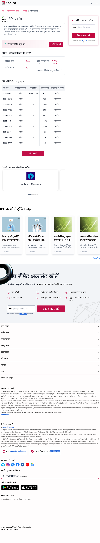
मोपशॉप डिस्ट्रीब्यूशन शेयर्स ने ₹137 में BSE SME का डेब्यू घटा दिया (62, 238)
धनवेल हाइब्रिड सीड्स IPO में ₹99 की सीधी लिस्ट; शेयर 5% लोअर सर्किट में (89, 238)
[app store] (29, 488)
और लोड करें (33, 153)
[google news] (32, 464)
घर (3, 11)
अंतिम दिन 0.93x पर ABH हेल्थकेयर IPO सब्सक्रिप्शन (36, 238)
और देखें (95, 258)
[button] (29, 194)
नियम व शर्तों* (23, 314)
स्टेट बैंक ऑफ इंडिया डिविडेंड (30, 184)
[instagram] (8, 464)
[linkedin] (22, 464)
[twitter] (13, 464)
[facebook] (18, 464)
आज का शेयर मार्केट (13, 11)
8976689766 (55, 451)
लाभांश (25, 11)
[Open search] (92, 3)
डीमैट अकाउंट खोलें (83, 35)
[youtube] (27, 464)
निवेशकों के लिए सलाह (8, 427)
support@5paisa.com (18, 451)
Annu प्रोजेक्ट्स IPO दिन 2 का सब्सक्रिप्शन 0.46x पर (11, 238)
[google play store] (10, 488)
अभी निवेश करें (56, 44)
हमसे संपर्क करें (5, 415)
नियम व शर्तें (84, 40)
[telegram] (3, 464)
